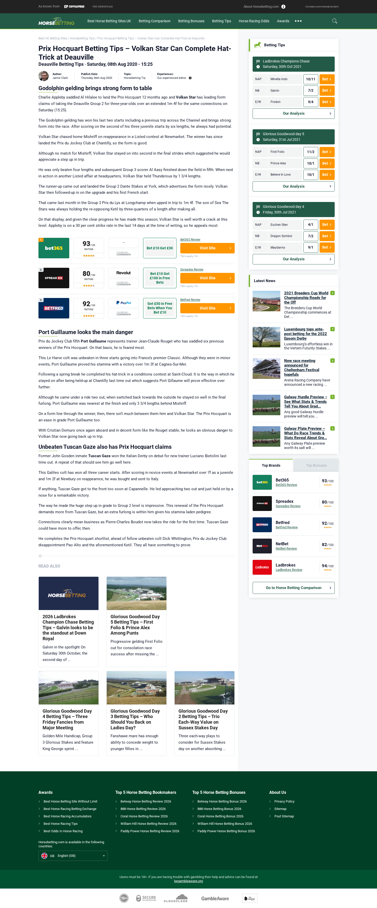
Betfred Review (190, 300)
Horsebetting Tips (82, 38)
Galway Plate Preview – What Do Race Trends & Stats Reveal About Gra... (305, 433)
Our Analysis (294, 113)
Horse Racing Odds (254, 21)
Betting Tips (221, 21)
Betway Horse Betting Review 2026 (146, 801)
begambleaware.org (188, 881)
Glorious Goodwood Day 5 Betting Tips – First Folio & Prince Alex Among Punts (135, 625)
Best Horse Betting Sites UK (109, 21)
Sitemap (280, 809)
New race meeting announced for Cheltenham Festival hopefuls (301, 367)
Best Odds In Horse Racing (63, 831)
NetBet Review (286, 548)
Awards (283, 21)
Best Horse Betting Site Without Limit (70, 801)
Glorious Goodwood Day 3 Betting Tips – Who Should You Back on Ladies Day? (135, 719)
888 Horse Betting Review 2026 (143, 809)
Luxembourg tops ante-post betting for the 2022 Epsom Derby (305, 334)
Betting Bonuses (191, 21)
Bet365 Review (190, 239)
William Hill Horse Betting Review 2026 (148, 824)
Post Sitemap (284, 816)
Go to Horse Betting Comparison (293, 587)
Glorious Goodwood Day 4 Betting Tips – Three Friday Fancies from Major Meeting (67, 719)
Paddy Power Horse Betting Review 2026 (150, 831)
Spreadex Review (191, 269)
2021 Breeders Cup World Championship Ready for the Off (306, 298)
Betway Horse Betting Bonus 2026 (222, 801)
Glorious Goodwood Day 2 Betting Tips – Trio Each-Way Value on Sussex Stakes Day (203, 719)
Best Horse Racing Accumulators (68, 816)
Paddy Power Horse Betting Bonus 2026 (226, 831)
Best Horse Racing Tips (61, 824)
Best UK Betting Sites (52, 38)
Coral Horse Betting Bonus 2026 (220, 816)
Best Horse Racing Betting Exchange (70, 809)
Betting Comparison (155, 21)
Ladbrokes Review (289, 570)
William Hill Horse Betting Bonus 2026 (224, 824)
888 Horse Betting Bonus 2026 (219, 809)
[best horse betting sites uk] (61, 21)
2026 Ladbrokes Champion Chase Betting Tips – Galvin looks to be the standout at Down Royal (68, 627)
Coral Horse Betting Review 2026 (144, 816)
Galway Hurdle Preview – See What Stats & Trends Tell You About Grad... (305, 402)
